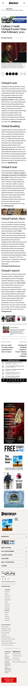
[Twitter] (10, 73)
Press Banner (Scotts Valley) (8, 639)
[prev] (2, 10)
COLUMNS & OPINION (6, 555)
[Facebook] (7, 73)
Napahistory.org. (13, 162)
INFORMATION (5, 536)
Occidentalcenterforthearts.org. (10, 266)
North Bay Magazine (7, 619)
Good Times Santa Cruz (8, 596)
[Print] (24, 73)
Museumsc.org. (9, 206)
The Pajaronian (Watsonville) (8, 643)
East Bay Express (7, 592)
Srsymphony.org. (6, 311)
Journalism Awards (17, 655)
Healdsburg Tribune (6, 628)
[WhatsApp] (16, 73)
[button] (24, 3)
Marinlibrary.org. (16, 121)
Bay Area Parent (7, 613)
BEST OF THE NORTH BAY (7, 562)
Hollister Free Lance (6, 630)
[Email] (21, 73)
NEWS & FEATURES (6, 547)
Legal (6, 655)
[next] (4, 10)
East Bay (7, 616)
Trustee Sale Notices (8, 672)
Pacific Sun (7, 608)
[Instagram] (5, 579)
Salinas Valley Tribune (6, 641)
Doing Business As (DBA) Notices (8, 668)
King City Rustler (5, 632)
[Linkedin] (13, 73)
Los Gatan (3, 635)
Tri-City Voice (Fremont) (7, 645)
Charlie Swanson (7, 38)
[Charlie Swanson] (6, 330)
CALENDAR (4, 565)
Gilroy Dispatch (5, 626)
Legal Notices (8, 659)
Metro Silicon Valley (8, 601)
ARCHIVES (16, 519)
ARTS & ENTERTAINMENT (7, 551)
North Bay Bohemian (7, 605)
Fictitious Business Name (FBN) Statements (8, 663)
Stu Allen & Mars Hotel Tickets (14, 10)
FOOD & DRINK (5, 558)
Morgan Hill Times (5, 637)
